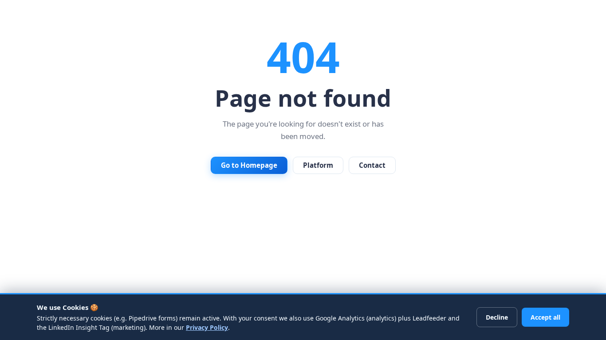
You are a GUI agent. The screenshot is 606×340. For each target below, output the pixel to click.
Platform (318, 165)
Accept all (545, 317)
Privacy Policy (207, 327)
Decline (497, 317)
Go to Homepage (249, 165)
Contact (372, 165)
